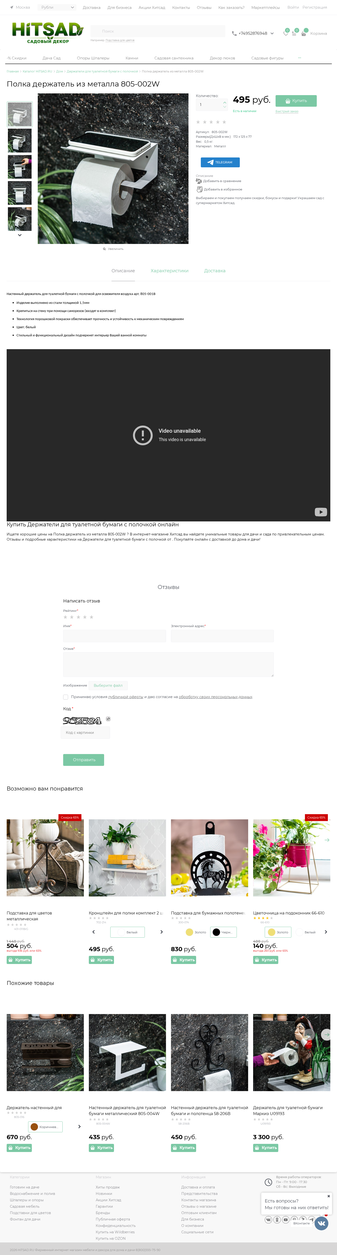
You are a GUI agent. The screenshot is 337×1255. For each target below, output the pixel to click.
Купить (299, 100)
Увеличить (115, 249)
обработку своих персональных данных (215, 697)
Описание (204, 176)
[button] (20, 235)
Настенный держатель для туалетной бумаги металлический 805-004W (127, 1110)
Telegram (223, 162)
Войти (293, 7)
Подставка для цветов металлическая (29, 916)
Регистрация (314, 7)
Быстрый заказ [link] (287, 111)
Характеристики (169, 271)
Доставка (215, 271)
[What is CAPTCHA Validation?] (83, 721)
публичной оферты (125, 697)
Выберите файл (108, 685)
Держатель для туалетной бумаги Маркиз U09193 (288, 1110)
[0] (286, 35)
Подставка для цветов (120, 40)
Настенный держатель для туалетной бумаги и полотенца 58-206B (209, 1110)
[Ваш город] (328, 1196)
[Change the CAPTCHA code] (108, 719)
